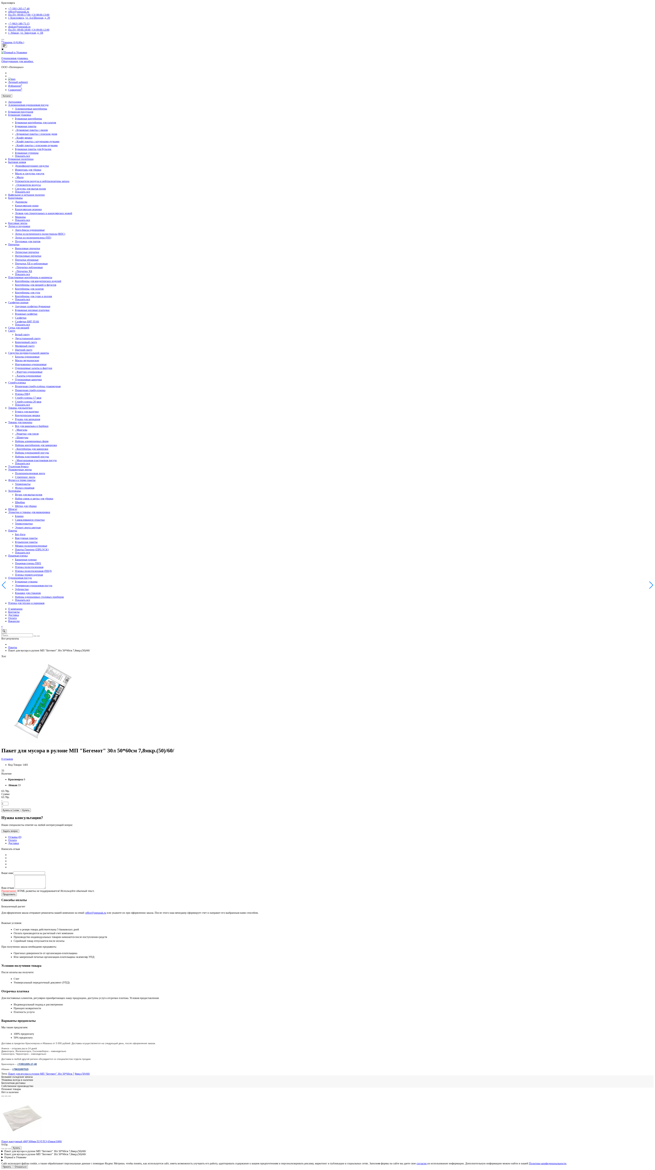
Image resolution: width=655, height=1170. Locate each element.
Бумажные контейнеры (28, 118)
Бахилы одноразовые (27, 356)
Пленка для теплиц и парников (26, 603)
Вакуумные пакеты (26, 538)
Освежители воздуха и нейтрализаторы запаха (42, 181)
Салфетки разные (18, 302)
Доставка (13, 615)
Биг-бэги (20, 534)
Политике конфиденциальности (547, 1163)
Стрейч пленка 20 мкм (28, 401)
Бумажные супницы (27, 152)
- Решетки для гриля (27, 433)
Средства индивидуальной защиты (28, 352)
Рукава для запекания (27, 419)
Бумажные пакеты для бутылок (33, 149)
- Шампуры (21, 437)
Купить (26, 810)
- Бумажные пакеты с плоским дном (36, 134)
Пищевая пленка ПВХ (28, 563)
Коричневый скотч (26, 342)
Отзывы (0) (14, 837)
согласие (422, 1163)
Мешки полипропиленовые (31, 545)
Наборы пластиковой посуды (32, 456)
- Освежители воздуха (28, 184)
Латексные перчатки (27, 252)
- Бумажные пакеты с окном (31, 130)
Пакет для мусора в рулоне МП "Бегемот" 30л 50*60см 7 (41, 1073)
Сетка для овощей (18, 327)
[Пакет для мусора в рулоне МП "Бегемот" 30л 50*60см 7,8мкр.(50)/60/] (44, 742)
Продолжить (9, 894)
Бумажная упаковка (19, 114)
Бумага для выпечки (27, 411)
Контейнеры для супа (27, 292)
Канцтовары (15, 197)
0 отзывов (7, 758)
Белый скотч (22, 334)
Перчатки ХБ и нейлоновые (31, 263)
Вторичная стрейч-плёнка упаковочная (38, 386)
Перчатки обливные (27, 259)
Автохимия (14, 101)
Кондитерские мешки (27, 415)
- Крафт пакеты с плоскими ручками (36, 145)
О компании (15, 608)
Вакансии (14, 621)
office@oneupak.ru (95, 912)
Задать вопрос (10, 831)
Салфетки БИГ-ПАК (27, 321)
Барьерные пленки (26, 559)
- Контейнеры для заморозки (31, 448)
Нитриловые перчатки (28, 255)
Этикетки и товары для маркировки (29, 512)
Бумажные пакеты (25, 126)
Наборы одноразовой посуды (32, 452)
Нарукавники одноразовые (31, 364)
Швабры (20, 502)
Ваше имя (7, 873)
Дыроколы (21, 201)
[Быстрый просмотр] (9, 1096)
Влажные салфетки (26, 313)
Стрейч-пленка (17, 382)
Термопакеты (23, 484)
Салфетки (20, 317)
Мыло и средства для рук (29, 173)
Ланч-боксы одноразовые (30, 230)
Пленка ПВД (22, 394)
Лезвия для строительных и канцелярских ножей (43, 213)
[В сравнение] (6, 1096)
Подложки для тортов (27, 241)
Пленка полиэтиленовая (29, 567)
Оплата (12, 618)
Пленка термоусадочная (29, 574)
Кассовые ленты (17, 223)
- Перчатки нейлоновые (29, 267)
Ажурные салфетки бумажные (32, 306)
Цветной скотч (23, 349)
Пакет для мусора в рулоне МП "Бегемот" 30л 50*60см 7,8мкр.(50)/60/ (45, 1151)
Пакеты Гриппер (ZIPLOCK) (32, 549)
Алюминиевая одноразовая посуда (28, 105)
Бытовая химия (17, 162)
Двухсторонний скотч (27, 338)
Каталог (7, 96)
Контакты (14, 611)
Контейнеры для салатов (29, 288)
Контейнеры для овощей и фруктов (35, 284)
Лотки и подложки (19, 226)
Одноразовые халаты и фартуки (33, 368)
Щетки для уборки (26, 506)
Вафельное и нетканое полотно (26, 194)
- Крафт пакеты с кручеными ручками (37, 141)
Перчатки (13, 244)
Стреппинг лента (25, 477)
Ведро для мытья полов (28, 494)
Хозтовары (14, 490)
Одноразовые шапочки (28, 379)
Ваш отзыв (7, 887)
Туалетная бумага (18, 466)
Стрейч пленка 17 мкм (28, 397)
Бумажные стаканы (26, 581)
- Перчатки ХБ (23, 271)
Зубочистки (22, 589)
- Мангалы (21, 429)
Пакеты (12, 530)
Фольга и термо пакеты (21, 480)
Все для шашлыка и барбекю (31, 426)
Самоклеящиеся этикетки (30, 519)
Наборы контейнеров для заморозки (36, 445)
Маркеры (20, 217)
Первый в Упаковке (15, 1157)
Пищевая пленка (18, 555)
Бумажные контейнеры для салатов (35, 122)
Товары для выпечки (20, 407)
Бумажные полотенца (20, 159)
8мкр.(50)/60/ (82, 1073)
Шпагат (12, 509)
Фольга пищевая (24, 487)
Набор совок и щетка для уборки (34, 498)
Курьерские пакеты (26, 542)
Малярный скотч (24, 345)
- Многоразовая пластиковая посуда (36, 460)
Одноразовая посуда (20, 577)
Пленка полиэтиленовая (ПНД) (33, 571)
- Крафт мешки (23, 137)
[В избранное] (2, 1096)
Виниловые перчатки (27, 248)
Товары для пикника (20, 422)
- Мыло (19, 177)
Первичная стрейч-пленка (30, 390)
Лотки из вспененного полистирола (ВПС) (40, 233)
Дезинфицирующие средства (32, 165)
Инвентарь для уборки (28, 169)
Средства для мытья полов (30, 188)
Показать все (22, 155)
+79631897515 (20, 1069)
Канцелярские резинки (28, 209)
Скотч (11, 330)
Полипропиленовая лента (30, 473)
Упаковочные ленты (20, 469)
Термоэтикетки (24, 523)
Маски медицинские (27, 360)
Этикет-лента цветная (28, 527)
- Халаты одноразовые (28, 375)
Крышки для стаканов (28, 593)
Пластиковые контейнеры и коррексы (30, 277)
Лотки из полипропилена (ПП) (33, 237)
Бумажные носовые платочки (32, 310)
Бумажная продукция (20, 111)
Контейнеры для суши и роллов (33, 296)
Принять (7, 1167)
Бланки (19, 516)
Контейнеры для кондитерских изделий (38, 281)
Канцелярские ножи (27, 205)
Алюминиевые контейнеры (31, 108)
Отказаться (20, 1167)
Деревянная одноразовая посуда (33, 585)
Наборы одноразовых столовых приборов (39, 596)
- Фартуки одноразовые (28, 371)
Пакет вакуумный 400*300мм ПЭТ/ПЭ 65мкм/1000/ (31, 1141)
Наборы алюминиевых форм (31, 441)
